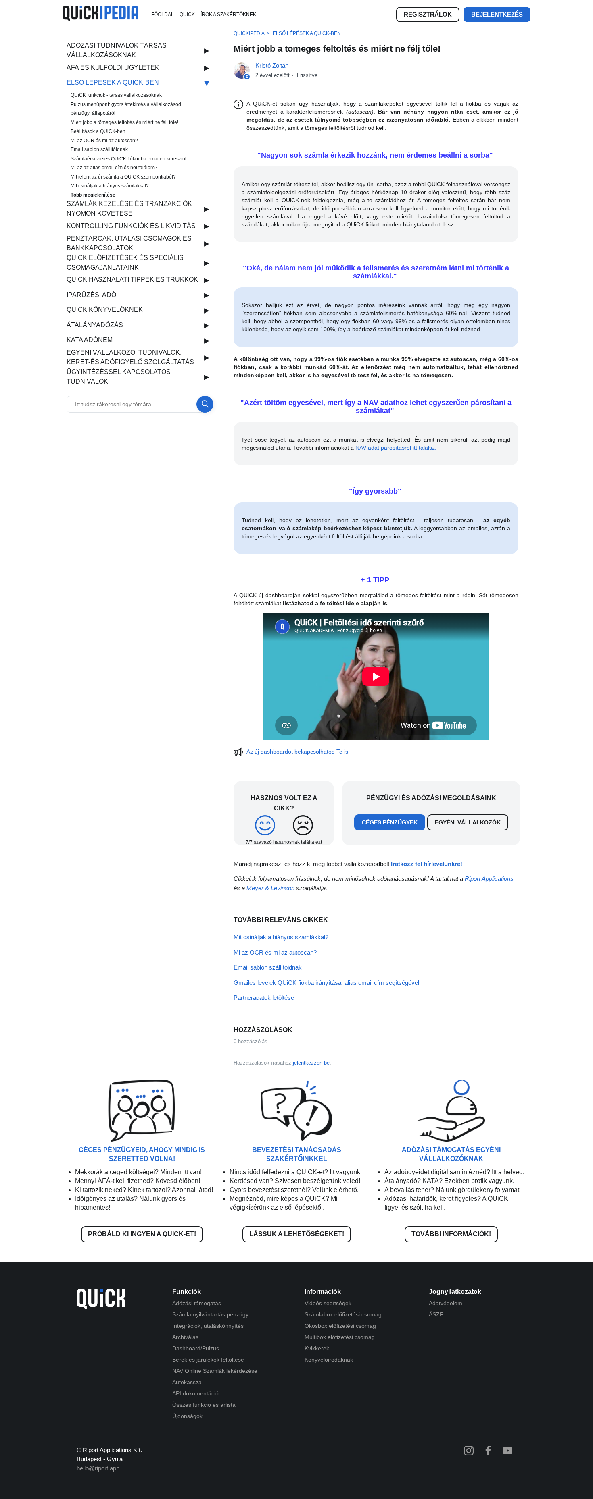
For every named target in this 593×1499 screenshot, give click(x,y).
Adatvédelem (445, 1303)
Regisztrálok (428, 14)
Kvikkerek (317, 1348)
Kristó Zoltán (271, 65)
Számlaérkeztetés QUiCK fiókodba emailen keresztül (128, 159)
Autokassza (187, 1382)
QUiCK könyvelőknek (105, 309)
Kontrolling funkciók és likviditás (131, 225)
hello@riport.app (98, 1468)
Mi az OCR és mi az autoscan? (104, 140)
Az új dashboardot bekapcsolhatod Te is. (298, 751)
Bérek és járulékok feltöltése (208, 1359)
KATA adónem (90, 339)
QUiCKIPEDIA (249, 33)
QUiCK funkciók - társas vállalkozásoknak (116, 95)
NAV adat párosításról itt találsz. (396, 447)
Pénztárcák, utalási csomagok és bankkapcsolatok (129, 243)
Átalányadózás (95, 325)
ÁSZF (436, 1314)
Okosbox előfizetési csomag (340, 1326)
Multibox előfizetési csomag (340, 1337)
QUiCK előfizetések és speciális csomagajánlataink (125, 262)
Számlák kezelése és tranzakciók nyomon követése (129, 208)
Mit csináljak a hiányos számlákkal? (110, 186)
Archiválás (185, 1337)
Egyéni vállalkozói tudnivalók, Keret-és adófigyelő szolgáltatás (130, 357)
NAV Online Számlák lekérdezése (214, 1371)
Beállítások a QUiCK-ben (98, 131)
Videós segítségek (328, 1303)
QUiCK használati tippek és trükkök (132, 279)
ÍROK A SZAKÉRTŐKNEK (228, 14)
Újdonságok (187, 1416)
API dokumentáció (195, 1393)
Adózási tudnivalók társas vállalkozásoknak (117, 50)
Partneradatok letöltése (264, 997)
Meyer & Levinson (270, 887)
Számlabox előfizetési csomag (343, 1314)
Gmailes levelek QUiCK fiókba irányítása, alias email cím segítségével (326, 982)
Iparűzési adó (91, 294)
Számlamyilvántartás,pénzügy (210, 1314)
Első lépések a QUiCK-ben (113, 82)
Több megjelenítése (93, 195)
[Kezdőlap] (100, 18)
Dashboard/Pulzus (195, 1348)
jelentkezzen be (311, 1063)
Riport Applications (489, 878)
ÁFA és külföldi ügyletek (113, 67)
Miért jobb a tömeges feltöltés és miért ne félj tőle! (124, 122)
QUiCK (187, 14)
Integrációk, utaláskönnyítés (208, 1326)
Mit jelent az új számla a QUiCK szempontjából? (123, 177)
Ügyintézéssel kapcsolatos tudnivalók (119, 376)
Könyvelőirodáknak (329, 1359)
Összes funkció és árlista (204, 1404)
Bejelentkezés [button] (497, 14)
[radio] (265, 825)
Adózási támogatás (196, 1303)
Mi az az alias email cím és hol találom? (114, 167)
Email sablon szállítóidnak (99, 149)
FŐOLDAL (162, 14)
